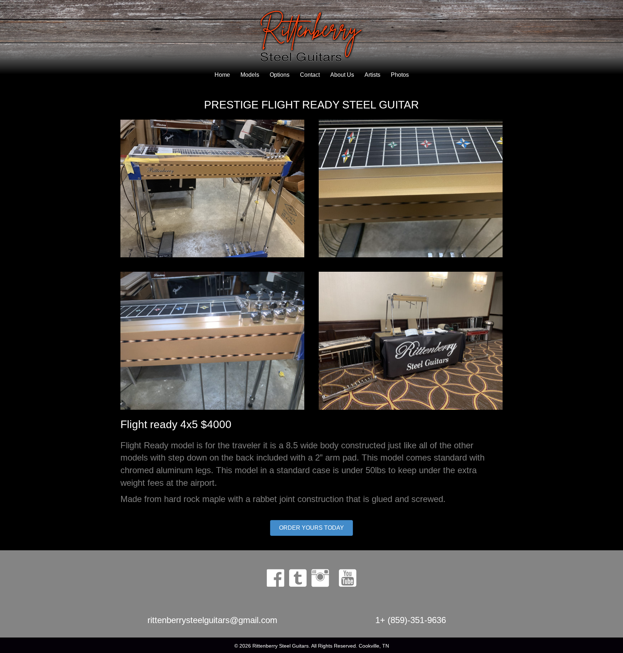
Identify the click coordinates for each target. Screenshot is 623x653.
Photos (400, 75)
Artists (372, 75)
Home (222, 75)
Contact (310, 75)
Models (249, 75)
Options (280, 75)
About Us (342, 75)
